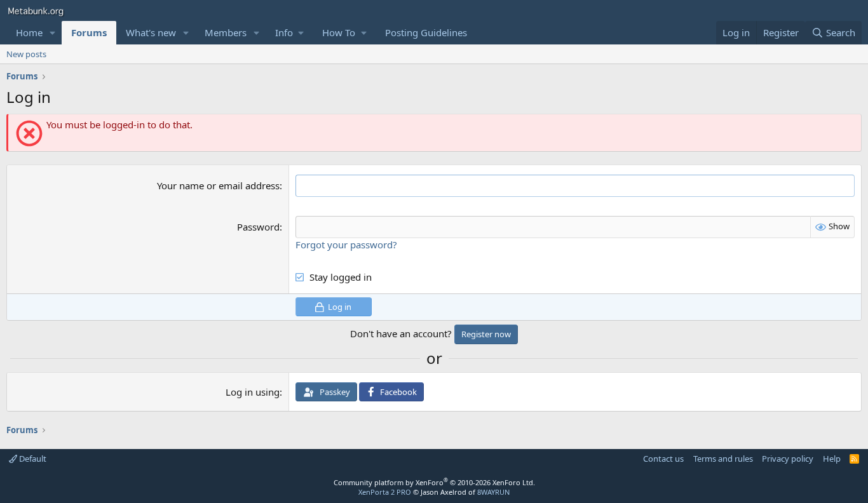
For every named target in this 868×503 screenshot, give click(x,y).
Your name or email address (218, 185)
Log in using (253, 392)
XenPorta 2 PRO (384, 492)
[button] (53, 32)
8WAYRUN (493, 492)
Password (258, 226)
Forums (89, 32)
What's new (151, 32)
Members (226, 32)
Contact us (663, 458)
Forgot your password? (346, 244)
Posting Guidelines (426, 32)
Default (31, 458)
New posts (26, 54)
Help (832, 458)
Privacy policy (787, 458)
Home (29, 32)
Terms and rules (723, 458)
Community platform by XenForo (434, 482)
